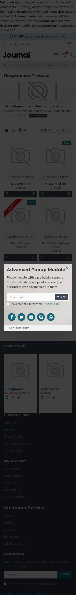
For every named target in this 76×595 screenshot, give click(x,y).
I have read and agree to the (35, 304)
